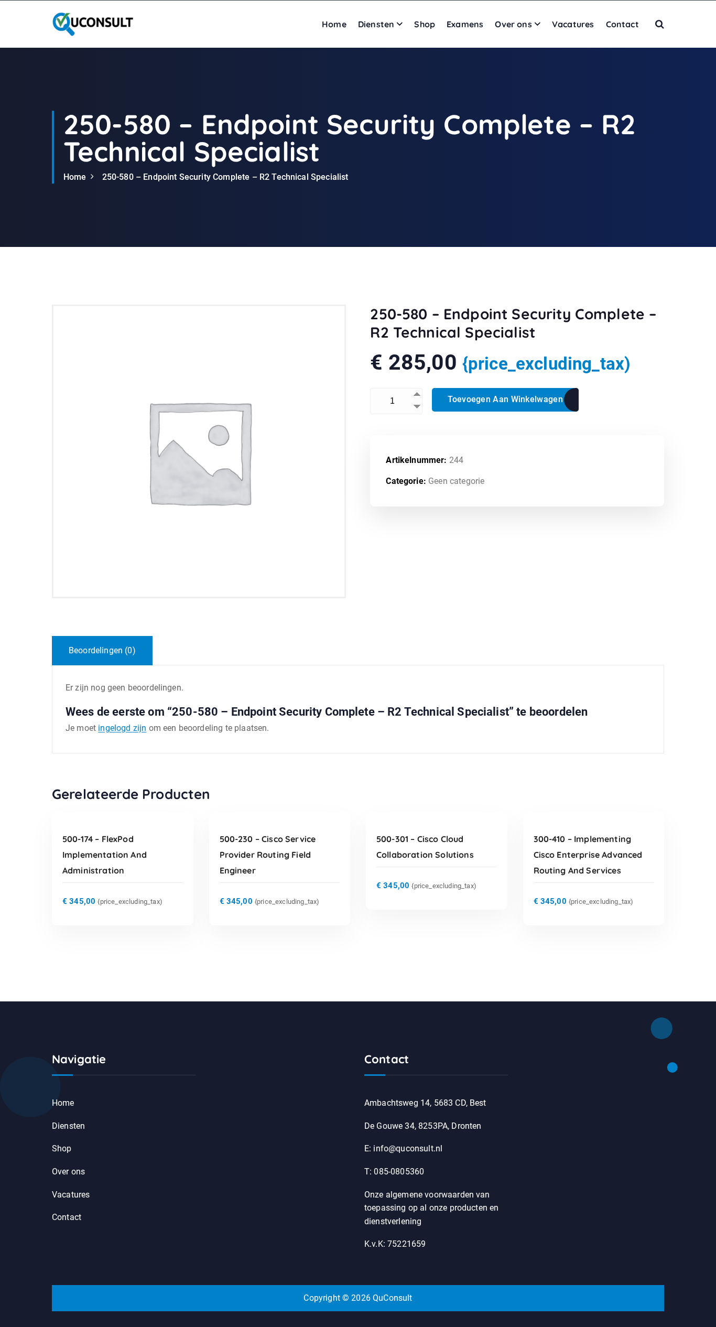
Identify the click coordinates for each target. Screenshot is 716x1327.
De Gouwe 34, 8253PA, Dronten (422, 1126)
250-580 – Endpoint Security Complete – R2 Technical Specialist (225, 177)
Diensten (376, 24)
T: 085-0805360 (394, 1172)
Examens (465, 24)
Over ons (513, 24)
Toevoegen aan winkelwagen (505, 399)
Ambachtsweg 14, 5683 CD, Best (425, 1103)
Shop (424, 24)
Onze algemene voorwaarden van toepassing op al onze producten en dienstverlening (431, 1208)
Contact (622, 24)
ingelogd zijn (122, 728)
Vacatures (573, 24)
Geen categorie (456, 481)
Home (334, 24)
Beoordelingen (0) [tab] (102, 650)
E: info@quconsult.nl (403, 1148)
